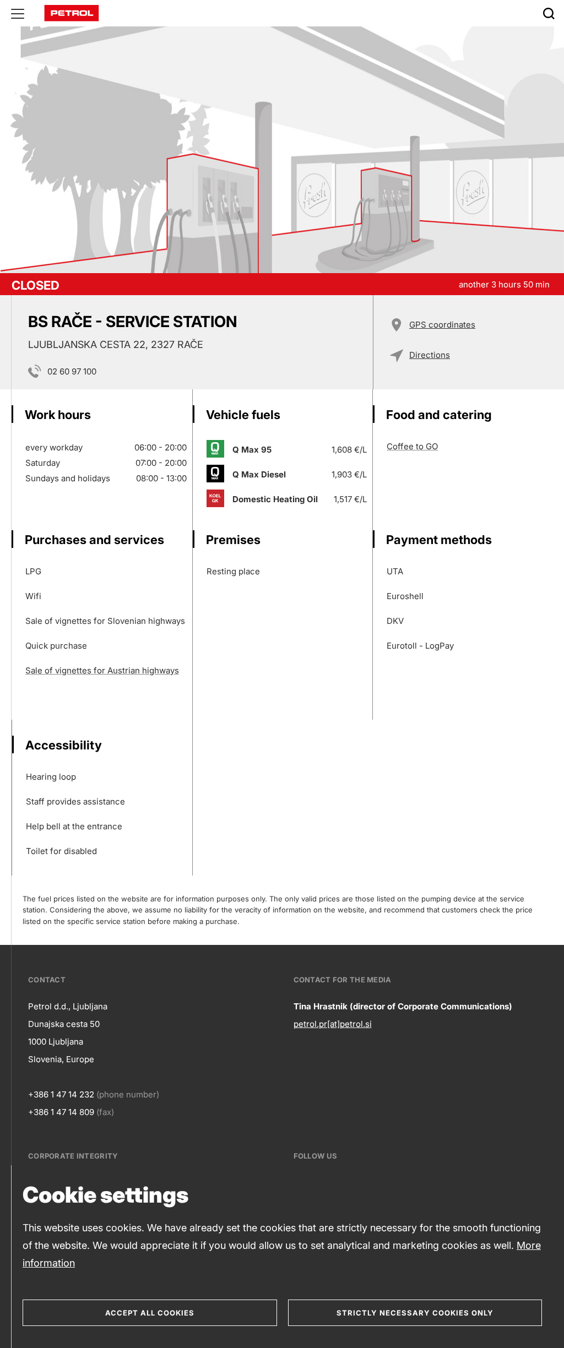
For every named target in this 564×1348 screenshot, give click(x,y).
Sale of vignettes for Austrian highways (102, 670)
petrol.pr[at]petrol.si (333, 1024)
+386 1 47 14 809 (61, 1112)
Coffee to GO (412, 446)
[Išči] (549, 13)
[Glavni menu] (18, 13)
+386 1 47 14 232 (61, 1094)
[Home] (71, 12)
